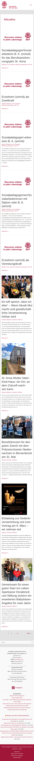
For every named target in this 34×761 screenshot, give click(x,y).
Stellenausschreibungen (21, 64)
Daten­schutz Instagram (17, 755)
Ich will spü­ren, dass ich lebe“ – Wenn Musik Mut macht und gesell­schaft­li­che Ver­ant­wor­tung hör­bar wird (17, 309)
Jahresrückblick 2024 (17, 697)
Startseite (12, 64)
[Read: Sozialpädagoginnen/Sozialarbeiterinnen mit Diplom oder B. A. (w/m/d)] (17, 181)
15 (17, 633)
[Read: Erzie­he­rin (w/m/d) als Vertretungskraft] (17, 246)
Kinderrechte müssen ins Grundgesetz (13, 723)
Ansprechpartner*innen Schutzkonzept (17, 709)
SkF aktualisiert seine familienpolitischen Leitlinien (13, 725)
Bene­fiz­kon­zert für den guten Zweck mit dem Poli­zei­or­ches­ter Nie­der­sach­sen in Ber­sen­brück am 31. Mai (17, 449)
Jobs (8, 64)
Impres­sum (17, 751)
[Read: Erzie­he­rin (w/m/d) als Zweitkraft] (17, 83)
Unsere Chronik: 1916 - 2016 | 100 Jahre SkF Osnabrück (17, 703)
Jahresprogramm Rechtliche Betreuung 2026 (17, 705)
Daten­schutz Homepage (17, 753)
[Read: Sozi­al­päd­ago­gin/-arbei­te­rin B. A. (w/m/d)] (17, 123)
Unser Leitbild (17, 701)
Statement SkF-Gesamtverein (17, 695)
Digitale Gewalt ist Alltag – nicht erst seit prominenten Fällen (16, 737)
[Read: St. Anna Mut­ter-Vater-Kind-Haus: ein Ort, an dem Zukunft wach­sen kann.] (13, 358)
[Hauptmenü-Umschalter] (30, 5)
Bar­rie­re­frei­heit (17, 757)
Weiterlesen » (5, 68)
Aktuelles (4, 64)
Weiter (29, 633)
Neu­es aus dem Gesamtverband (18, 715)
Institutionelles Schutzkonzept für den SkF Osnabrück (17, 707)
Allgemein (9, 103)
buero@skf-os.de (19, 659)
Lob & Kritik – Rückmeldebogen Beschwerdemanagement (17, 699)
